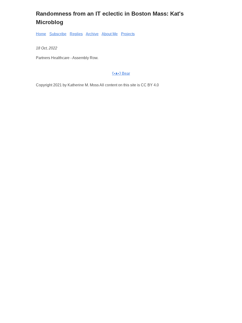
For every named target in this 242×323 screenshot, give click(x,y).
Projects (128, 34)
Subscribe (57, 34)
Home (41, 34)
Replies (76, 34)
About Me (110, 34)
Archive (92, 34)
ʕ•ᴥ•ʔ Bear (121, 73)
